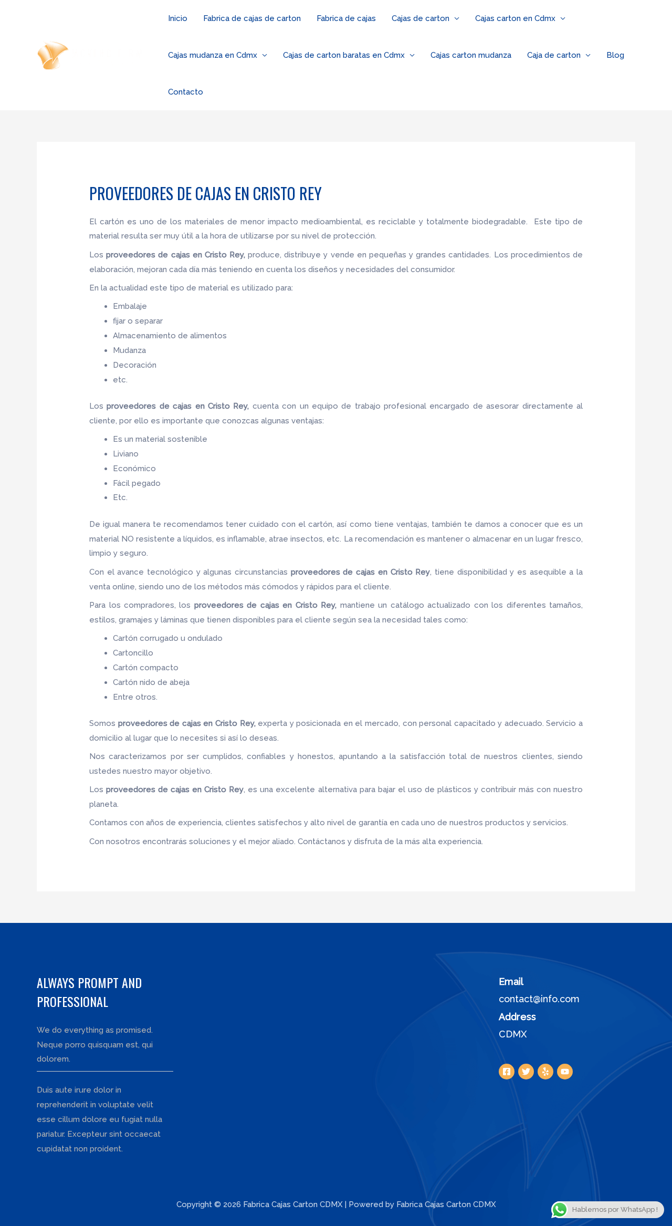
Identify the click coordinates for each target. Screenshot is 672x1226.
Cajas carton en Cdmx (515, 18)
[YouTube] (565, 1071)
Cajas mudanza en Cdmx (212, 55)
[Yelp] (545, 1071)
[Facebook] (506, 1071)
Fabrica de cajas (346, 18)
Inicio (177, 18)
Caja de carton (554, 55)
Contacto (185, 92)
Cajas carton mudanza (470, 55)
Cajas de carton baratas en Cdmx (344, 55)
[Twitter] (526, 1071)
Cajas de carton (420, 18)
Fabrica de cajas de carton (252, 18)
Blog (615, 55)
